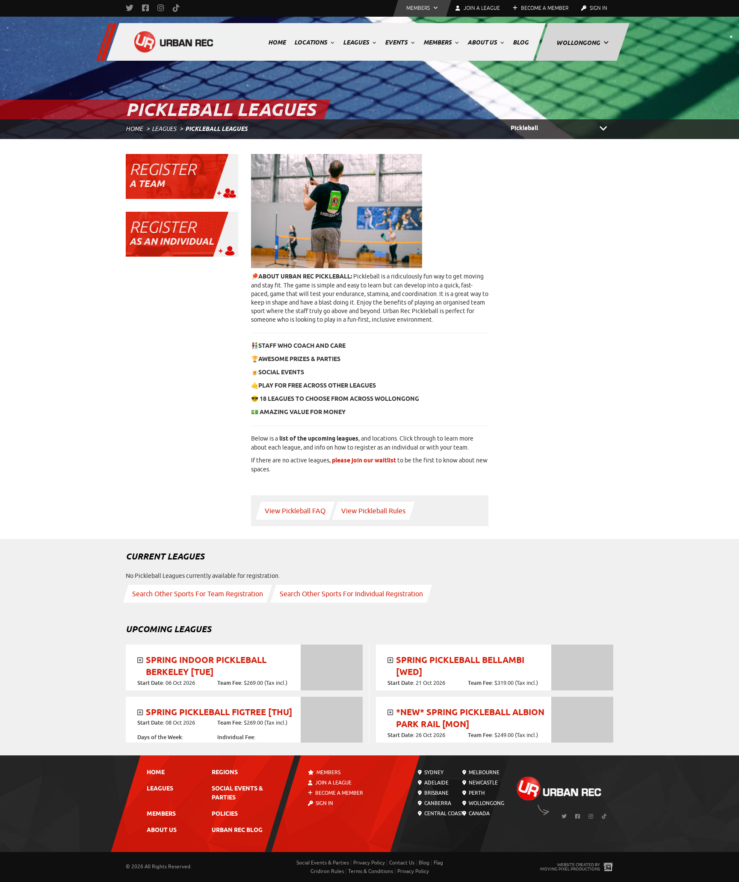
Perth (475, 793)
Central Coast (443, 813)
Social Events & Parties (322, 862)
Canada (478, 813)
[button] (422, 8)
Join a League (333, 782)
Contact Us (401, 862)
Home (277, 42)
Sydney (433, 772)
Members (438, 42)
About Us (482, 42)
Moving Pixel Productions (570, 869)
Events (397, 42)
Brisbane (436, 793)
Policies (225, 814)
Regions (225, 773)
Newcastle (482, 782)
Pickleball (524, 128)
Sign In (597, 8)
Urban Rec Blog (237, 830)
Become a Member (544, 8)
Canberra (437, 803)
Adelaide (436, 782)
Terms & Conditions (370, 871)
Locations (311, 42)
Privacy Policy (369, 862)
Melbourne (483, 772)
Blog (521, 42)
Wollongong (578, 42)
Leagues (356, 42)
